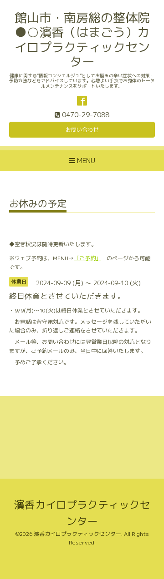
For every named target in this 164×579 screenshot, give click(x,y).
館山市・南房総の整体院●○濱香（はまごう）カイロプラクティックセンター (82, 39)
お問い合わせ (82, 130)
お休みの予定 (38, 204)
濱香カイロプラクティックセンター (77, 534)
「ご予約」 (87, 258)
